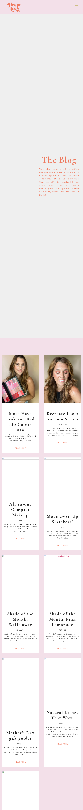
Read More (20, 448)
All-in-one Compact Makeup (20, 510)
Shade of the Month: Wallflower (20, 619)
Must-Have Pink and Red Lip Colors (20, 419)
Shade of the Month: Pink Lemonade (62, 619)
